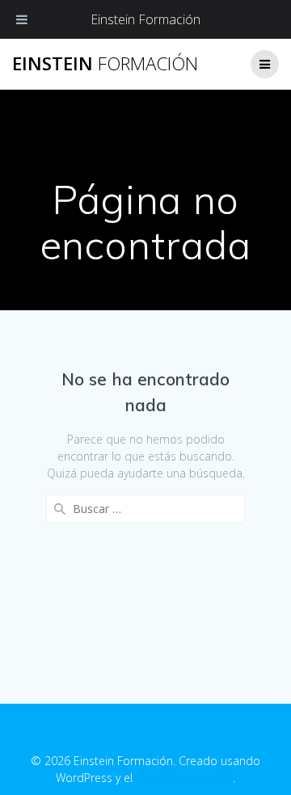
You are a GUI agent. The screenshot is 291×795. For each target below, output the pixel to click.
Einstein (105, 64)
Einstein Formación (145, 19)
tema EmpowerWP (184, 777)
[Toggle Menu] (22, 19)
